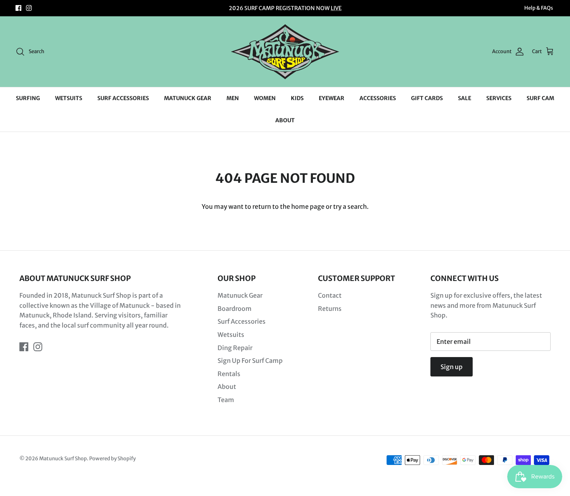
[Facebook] (18, 8)
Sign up (451, 367)
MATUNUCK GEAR (187, 98)
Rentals (229, 374)
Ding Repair (235, 348)
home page (308, 206)
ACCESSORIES (377, 98)
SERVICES (498, 98)
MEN (232, 98)
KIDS (297, 98)
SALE (464, 98)
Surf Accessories (242, 321)
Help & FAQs (538, 8)
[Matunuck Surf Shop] (285, 51)
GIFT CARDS (427, 98)
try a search (350, 206)
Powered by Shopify (112, 458)
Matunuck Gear (240, 295)
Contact (330, 295)
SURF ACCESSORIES (123, 98)
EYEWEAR (331, 98)
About (227, 386)
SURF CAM (540, 98)
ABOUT (285, 120)
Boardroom (235, 308)
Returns (330, 308)
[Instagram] (29, 8)
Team (226, 400)
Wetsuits (231, 334)
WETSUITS (68, 98)
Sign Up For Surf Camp (250, 360)
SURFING (28, 98)
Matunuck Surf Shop (63, 458)
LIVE (336, 8)
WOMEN (265, 98)
